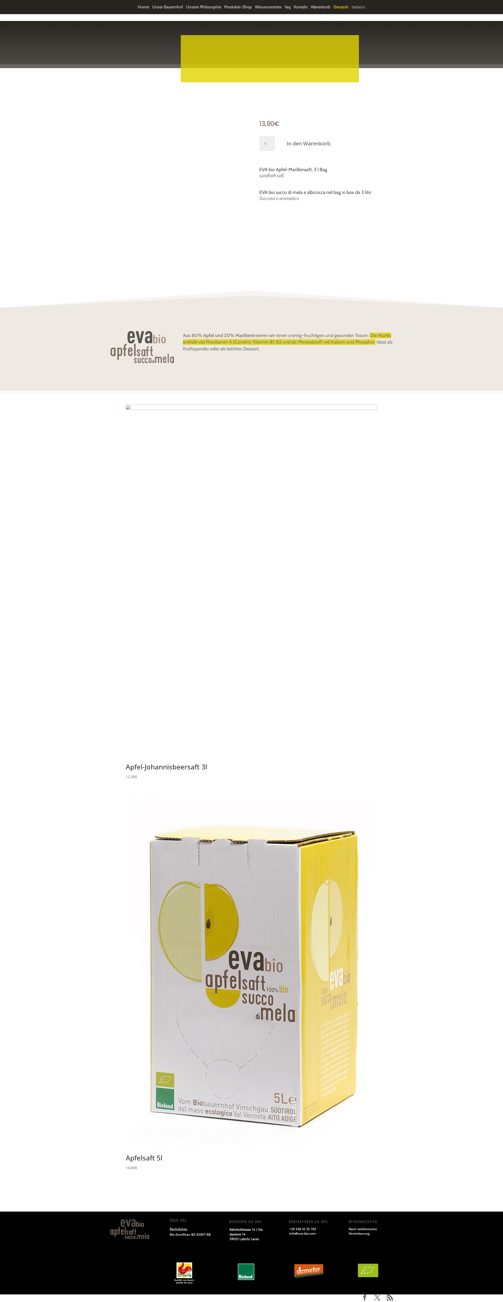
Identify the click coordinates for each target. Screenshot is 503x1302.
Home (143, 7)
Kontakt (301, 7)
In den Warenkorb (308, 143)
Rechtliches (178, 1229)
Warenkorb (320, 7)
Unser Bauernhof (167, 7)
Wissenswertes (268, 7)
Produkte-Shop (238, 7)
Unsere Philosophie (203, 7)
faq (288, 7)
